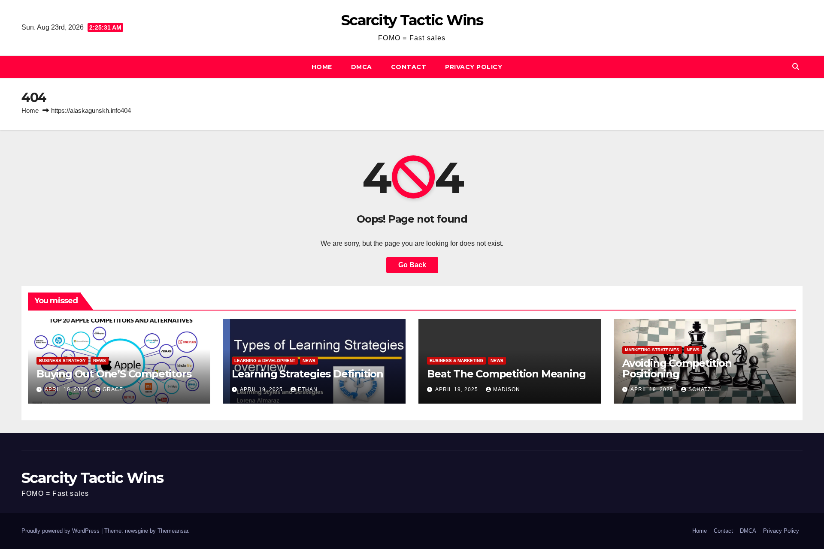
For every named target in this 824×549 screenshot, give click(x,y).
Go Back (412, 264)
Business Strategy (62, 360)
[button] (795, 66)
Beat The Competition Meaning (506, 374)
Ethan (308, 389)
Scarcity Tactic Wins (412, 20)
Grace (113, 389)
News (99, 360)
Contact (409, 67)
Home (322, 67)
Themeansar (173, 531)
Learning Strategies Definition (307, 374)
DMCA (361, 67)
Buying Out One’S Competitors (113, 374)
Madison (506, 389)
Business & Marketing (456, 360)
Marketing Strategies (652, 349)
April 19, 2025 (67, 389)
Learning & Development (264, 360)
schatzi (700, 389)
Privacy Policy (473, 67)
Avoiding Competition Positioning (677, 368)
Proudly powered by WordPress (61, 531)
